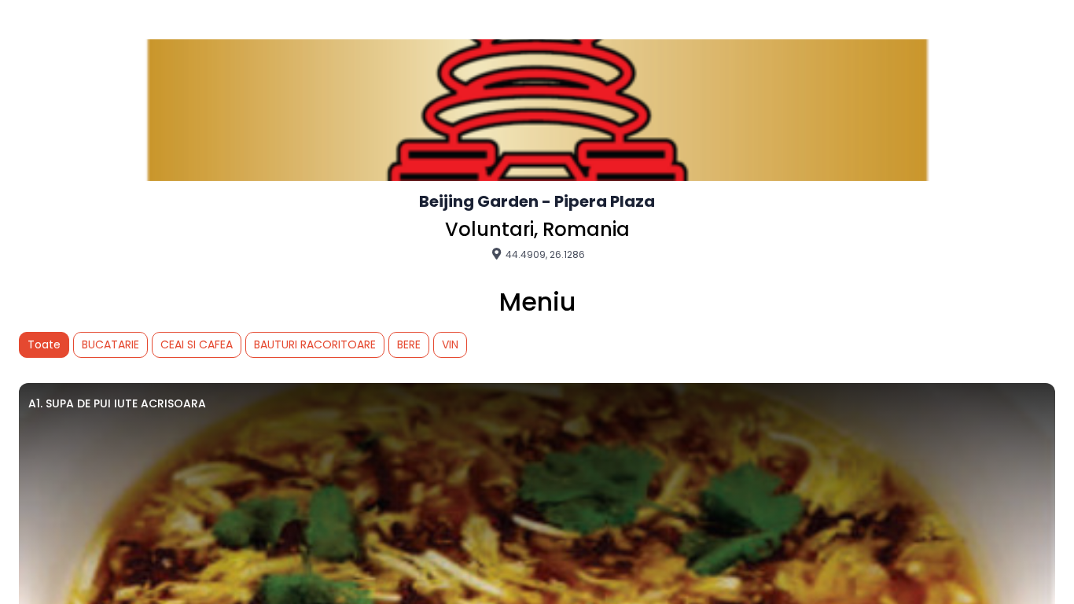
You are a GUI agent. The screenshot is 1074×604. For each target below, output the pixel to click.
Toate (44, 344)
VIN (450, 344)
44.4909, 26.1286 (544, 254)
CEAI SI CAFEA (196, 344)
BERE (409, 344)
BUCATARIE (110, 344)
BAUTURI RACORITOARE (315, 344)
